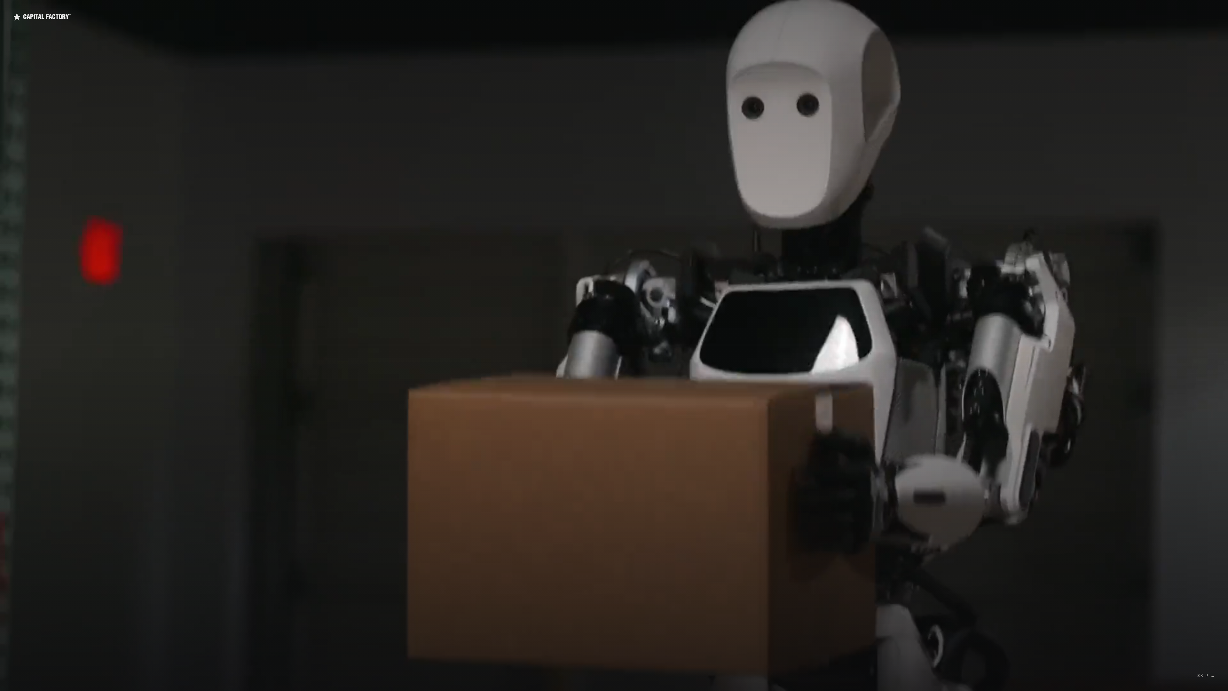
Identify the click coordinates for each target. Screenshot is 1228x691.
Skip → (1206, 675)
